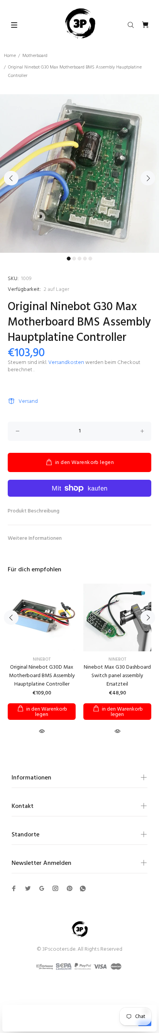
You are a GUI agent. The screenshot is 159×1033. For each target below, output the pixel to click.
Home (10, 56)
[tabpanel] (79, 173)
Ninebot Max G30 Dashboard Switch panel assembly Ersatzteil (117, 676)
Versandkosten (66, 362)
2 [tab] (74, 258)
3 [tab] (79, 258)
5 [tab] (90, 258)
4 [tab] (85, 258)
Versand (28, 401)
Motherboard (34, 56)
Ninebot (42, 659)
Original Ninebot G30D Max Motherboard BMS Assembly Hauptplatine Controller (42, 676)
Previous (11, 178)
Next (147, 178)
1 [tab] (69, 258)
